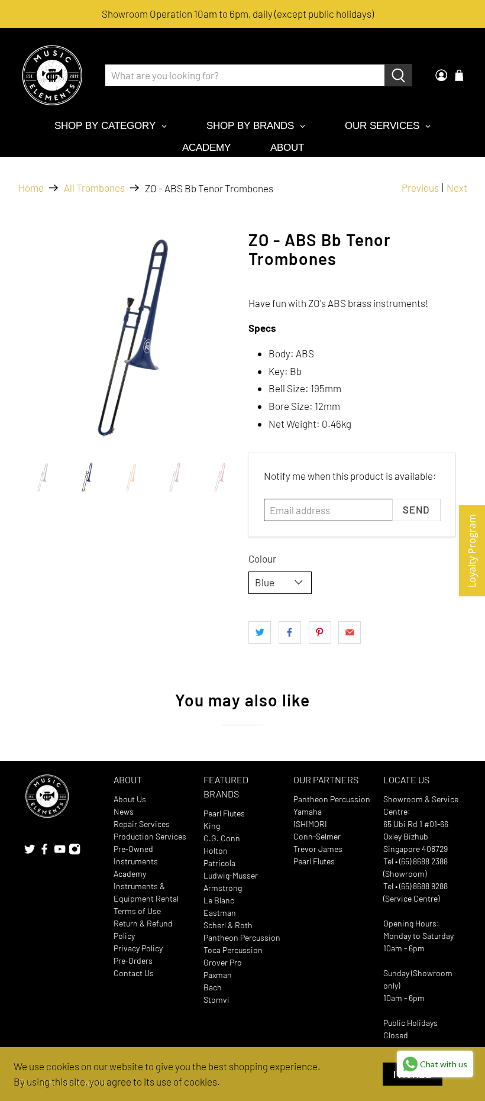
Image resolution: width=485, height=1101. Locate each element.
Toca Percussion (233, 950)
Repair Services (142, 824)
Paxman (217, 975)
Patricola (219, 863)
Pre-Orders (133, 960)
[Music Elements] (52, 75)
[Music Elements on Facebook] (44, 852)
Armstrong (222, 888)
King (211, 826)
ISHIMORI (310, 824)
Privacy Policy (138, 948)
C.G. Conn (221, 838)
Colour (262, 558)
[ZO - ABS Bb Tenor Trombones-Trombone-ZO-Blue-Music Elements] (127, 340)
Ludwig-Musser (230, 875)
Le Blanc (218, 900)
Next (457, 187)
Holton (215, 850)
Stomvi (216, 1000)
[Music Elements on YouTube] (60, 852)
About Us (130, 799)
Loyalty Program (471, 550)
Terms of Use (137, 911)
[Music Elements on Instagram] (74, 852)
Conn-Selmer (317, 836)
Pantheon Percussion (241, 937)
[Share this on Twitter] (259, 632)
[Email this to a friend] (349, 632)
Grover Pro (222, 962)
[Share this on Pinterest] (320, 632)
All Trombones (94, 188)
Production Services (150, 836)
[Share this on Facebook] (290, 632)
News (124, 811)
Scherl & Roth (228, 925)
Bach (212, 987)
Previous (420, 187)
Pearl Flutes (224, 813)
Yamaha (307, 811)
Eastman (219, 913)
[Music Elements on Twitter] (29, 852)
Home (31, 188)
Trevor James (317, 849)
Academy (130, 873)
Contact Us (134, 973)
